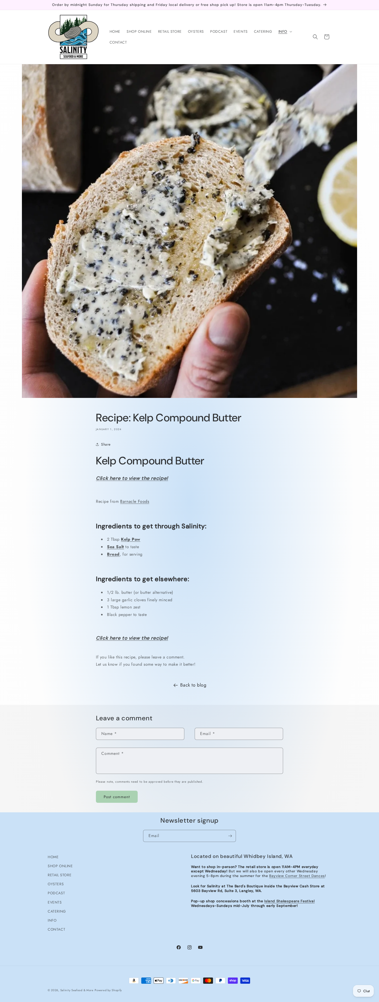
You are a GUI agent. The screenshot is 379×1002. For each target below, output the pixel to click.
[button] (284, 31)
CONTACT (56, 929)
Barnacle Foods (134, 501)
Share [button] (106, 444)
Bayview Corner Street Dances (297, 875)
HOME (53, 856)
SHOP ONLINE (60, 866)
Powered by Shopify (108, 990)
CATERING (57, 911)
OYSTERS (56, 884)
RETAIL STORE (59, 875)
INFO (52, 920)
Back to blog (193, 685)
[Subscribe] (230, 836)
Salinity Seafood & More (77, 990)
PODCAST (56, 893)
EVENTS (55, 902)
